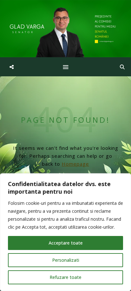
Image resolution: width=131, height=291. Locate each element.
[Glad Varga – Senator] (65, 28)
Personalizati (65, 260)
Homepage (75, 164)
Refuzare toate (65, 277)
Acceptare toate (66, 243)
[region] (65, 232)
